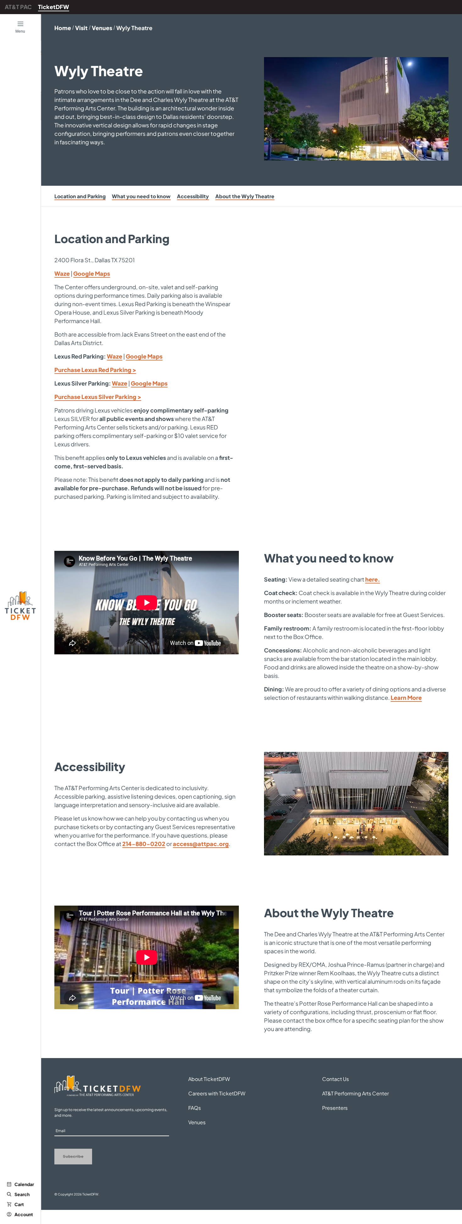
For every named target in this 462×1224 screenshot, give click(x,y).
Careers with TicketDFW (216, 1093)
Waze (62, 273)
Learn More (406, 697)
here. (372, 579)
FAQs (194, 1107)
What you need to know (141, 196)
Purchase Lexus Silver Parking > (97, 396)
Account (23, 1214)
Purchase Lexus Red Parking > (95, 369)
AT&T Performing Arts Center (355, 1093)
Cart (19, 1204)
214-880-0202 (143, 843)
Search (22, 1194)
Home (62, 27)
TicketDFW (53, 6)
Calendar (24, 1184)
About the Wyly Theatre (244, 196)
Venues (102, 27)
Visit (81, 27)
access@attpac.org (201, 843)
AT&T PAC (18, 6)
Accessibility (193, 196)
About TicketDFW (209, 1079)
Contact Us (335, 1079)
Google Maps (91, 273)
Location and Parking (80, 196)
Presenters (335, 1107)
